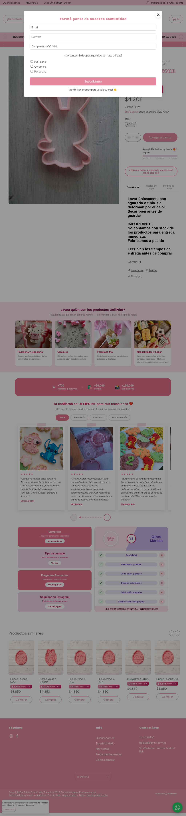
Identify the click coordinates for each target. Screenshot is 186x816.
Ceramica (40, 66)
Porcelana (40, 71)
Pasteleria (40, 61)
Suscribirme (93, 81)
